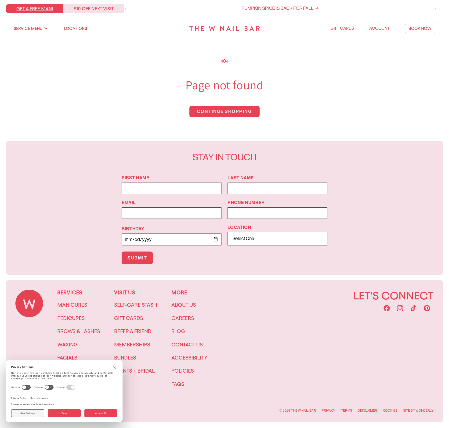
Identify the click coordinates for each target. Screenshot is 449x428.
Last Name (241, 177)
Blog (178, 331)
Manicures (72, 305)
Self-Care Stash (135, 305)
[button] (31, 28)
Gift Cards (128, 318)
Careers (182, 318)
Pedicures (71, 318)
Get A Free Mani (34, 8)
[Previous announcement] (125, 9)
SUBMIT (137, 258)
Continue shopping (224, 111)
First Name (135, 177)
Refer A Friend (132, 331)
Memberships (132, 345)
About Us (183, 305)
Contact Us (187, 345)
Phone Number (246, 202)
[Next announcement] (435, 9)
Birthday (133, 228)
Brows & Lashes (78, 331)
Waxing (67, 345)
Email (129, 202)
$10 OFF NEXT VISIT (94, 8)
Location (239, 227)
